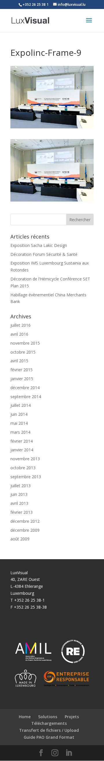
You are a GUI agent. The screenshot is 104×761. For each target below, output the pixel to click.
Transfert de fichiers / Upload (49, 730)
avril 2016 (19, 334)
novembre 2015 (25, 343)
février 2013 (21, 512)
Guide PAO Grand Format (49, 737)
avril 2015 (19, 360)
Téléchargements (49, 723)
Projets (72, 716)
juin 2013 (18, 494)
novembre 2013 (25, 458)
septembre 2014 (25, 396)
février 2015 (21, 369)
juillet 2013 (20, 485)
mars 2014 (20, 432)
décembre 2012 (25, 521)
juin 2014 (18, 414)
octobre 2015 (23, 352)
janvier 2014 (21, 449)
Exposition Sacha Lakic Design (38, 245)
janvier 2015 (21, 378)
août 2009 (19, 539)
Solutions (47, 716)
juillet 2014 (20, 405)
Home (25, 716)
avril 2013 (19, 503)
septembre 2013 (25, 476)
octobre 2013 (23, 467)
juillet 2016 (20, 325)
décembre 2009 (25, 530)
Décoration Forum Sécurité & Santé (43, 254)
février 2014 (21, 441)
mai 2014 (19, 423)
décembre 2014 (25, 387)
